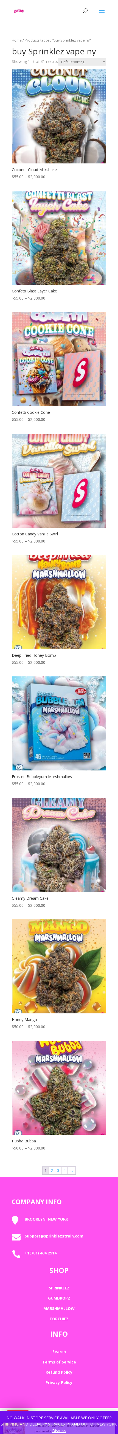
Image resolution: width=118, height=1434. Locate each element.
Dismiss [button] (59, 1430)
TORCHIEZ (59, 1318)
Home (17, 40)
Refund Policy (59, 1372)
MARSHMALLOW (59, 1308)
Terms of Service (59, 1362)
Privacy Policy (59, 1382)
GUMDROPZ (59, 1298)
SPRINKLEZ (59, 1288)
